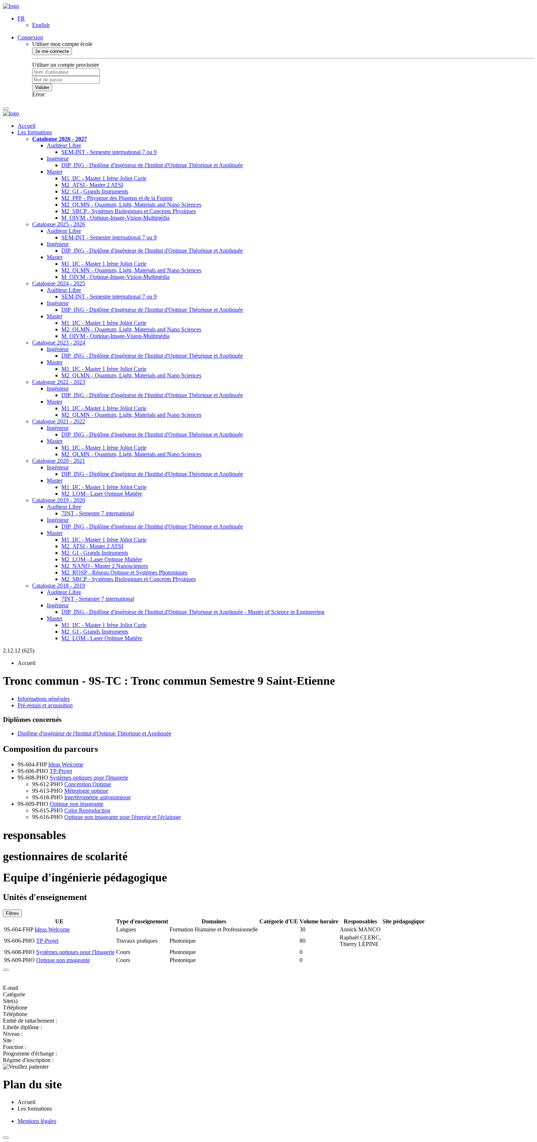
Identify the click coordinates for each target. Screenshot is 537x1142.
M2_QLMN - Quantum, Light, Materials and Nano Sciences (131, 204)
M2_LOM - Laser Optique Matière (101, 494)
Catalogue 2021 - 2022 (58, 421)
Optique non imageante (76, 804)
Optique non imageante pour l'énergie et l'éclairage (122, 817)
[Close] (6, 970)
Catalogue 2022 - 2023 (58, 382)
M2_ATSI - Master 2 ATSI (92, 185)
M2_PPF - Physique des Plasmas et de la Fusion (116, 198)
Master (54, 172)
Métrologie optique (86, 791)
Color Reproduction (87, 810)
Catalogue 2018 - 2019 (58, 585)
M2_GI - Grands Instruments (94, 191)
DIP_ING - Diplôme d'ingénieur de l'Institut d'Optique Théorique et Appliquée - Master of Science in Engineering (192, 612)
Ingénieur (58, 158)
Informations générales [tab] (44, 699)
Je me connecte (52, 51)
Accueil (26, 126)
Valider (42, 87)
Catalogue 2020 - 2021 (58, 461)
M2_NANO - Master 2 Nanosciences (104, 566)
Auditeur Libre (64, 145)
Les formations (35, 132)
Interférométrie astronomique (97, 797)
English (41, 25)
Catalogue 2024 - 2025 (58, 283)
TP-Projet (61, 771)
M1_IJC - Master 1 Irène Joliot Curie (103, 178)
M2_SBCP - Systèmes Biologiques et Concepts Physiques (128, 211)
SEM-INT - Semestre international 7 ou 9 (109, 152)
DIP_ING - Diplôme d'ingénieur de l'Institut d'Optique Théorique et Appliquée (152, 165)
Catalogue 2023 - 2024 (58, 342)
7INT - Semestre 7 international (97, 513)
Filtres (12, 913)
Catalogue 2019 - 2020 (58, 500)
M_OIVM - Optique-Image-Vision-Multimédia (115, 218)
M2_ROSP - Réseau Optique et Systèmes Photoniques (124, 572)
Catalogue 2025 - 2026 (58, 224)
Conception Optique (87, 784)
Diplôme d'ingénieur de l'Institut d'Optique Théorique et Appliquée (94, 733)
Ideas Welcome (65, 764)
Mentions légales (37, 1121)
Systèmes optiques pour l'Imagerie (89, 777)
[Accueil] (11, 6)
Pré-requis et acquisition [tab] (45, 705)
